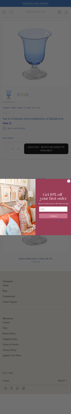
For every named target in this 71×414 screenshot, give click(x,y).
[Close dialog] (68, 181)
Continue (53, 215)
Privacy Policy (61, 220)
